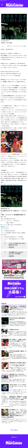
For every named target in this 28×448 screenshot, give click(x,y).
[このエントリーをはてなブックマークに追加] (16, 46)
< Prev (12, 430)
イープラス (3, 240)
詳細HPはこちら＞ (5, 226)
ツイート (3, 46)
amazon (11, 247)
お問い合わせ (14, 437)
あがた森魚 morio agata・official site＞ (10, 184)
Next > (16, 430)
